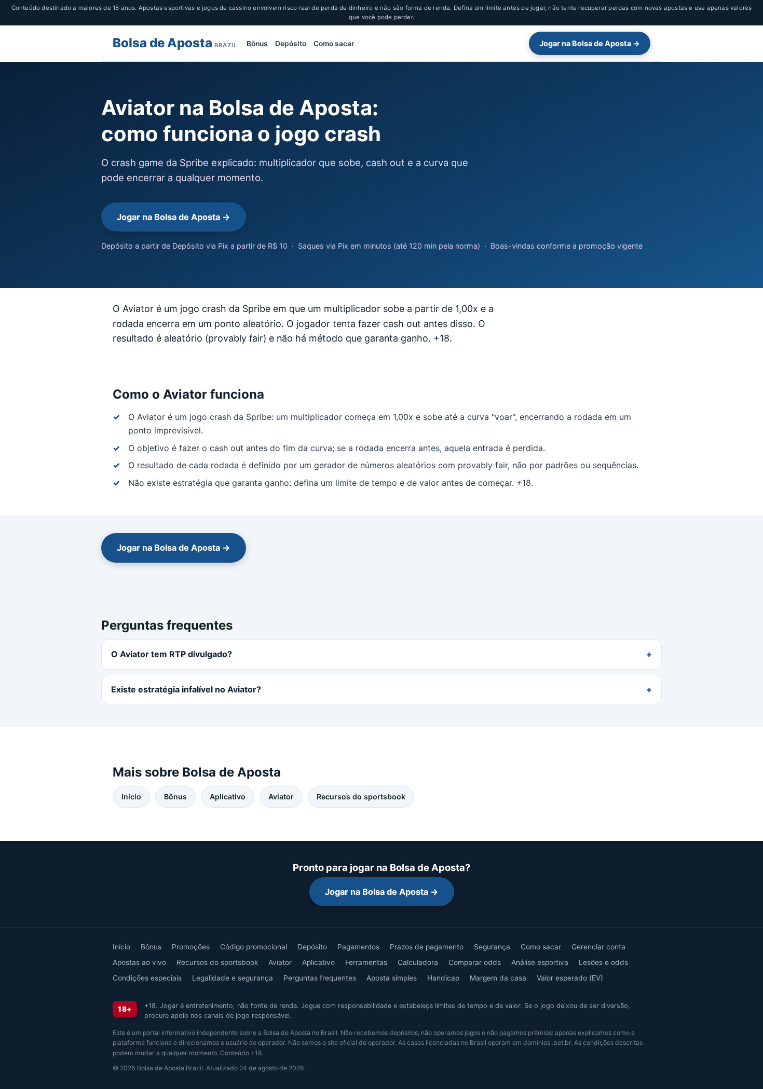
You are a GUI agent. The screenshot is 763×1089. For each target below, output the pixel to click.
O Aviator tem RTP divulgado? (171, 654)
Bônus (257, 43)
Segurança (492, 947)
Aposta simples (391, 978)
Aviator (281, 796)
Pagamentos (358, 947)
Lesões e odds (603, 962)
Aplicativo (228, 796)
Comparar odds (474, 962)
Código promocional (253, 947)
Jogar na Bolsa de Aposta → (589, 43)
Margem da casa (498, 978)
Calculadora (418, 962)
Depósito (290, 43)
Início (131, 796)
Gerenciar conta (598, 947)
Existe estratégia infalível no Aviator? (186, 689)
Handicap (443, 978)
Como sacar (334, 43)
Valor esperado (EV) (570, 978)
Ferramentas (366, 962)
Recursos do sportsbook (361, 796)
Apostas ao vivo (139, 962)
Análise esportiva (539, 962)
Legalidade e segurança (232, 978)
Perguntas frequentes (319, 978)
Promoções (191, 947)
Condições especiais (147, 978)
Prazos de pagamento (427, 947)
